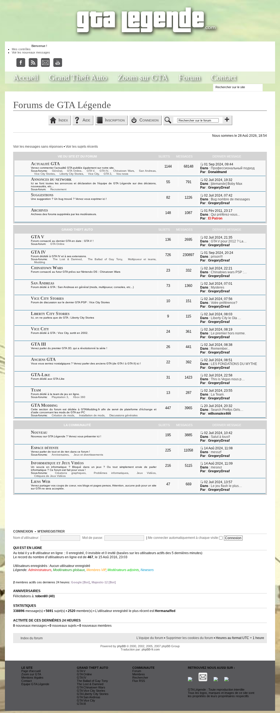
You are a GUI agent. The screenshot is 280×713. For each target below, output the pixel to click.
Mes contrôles (21, 49)
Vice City (93, 173)
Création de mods (63, 415)
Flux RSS (138, 680)
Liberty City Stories (71, 173)
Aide (86, 120)
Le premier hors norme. (228, 333)
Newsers (147, 570)
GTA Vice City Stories (91, 690)
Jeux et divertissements (88, 454)
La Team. (217, 394)
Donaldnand (217, 172)
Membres (138, 674)
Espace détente (45, 447)
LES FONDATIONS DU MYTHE (234, 364)
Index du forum (32, 638)
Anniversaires (60, 454)
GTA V (91, 170)
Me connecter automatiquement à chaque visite (183, 538)
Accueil (25, 77)
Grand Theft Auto (78, 77)
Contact (223, 77)
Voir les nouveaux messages (31, 52)
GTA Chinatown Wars (91, 687)
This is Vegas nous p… (228, 379)
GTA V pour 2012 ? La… (229, 241)
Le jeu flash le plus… (226, 486)
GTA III (38, 344)
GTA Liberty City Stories (93, 694)
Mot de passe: (92, 538)
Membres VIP (96, 570)
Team (36, 390)
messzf (216, 452)
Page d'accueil (30, 671)
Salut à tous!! (220, 437)
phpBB (121, 646)
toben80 (41, 596)
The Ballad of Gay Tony (105, 259)
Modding (39, 262)
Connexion (149, 120)
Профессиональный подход (233, 168)
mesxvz (216, 467)
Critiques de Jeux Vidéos (50, 475)
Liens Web (40, 481)
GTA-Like (40, 374)
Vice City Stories (44, 173)
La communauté (77, 425)
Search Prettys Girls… (227, 410)
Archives (39, 210)
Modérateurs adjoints (123, 570)
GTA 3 (107, 173)
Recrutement (58, 189)
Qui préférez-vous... (225, 214)
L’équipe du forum (149, 638)
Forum (189, 77)
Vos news (122, 173)
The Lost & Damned (67, 259)
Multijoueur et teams (142, 259)
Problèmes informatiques (111, 472)
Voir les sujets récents (82, 146)
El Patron (215, 218)
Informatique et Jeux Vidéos (57, 463)
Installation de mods (91, 415)
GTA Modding (44, 405)
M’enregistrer (51, 531)
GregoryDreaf (219, 187)
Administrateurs (39, 570)
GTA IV (104, 170)
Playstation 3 (60, 397)
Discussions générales (123, 415)
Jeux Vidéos (146, 472)
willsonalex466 (219, 413)
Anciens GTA (43, 359)
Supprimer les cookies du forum (189, 638)
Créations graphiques (70, 472)
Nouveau (39, 432)
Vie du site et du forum (77, 156)
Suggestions (42, 194)
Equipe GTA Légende (35, 684)
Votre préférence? (224, 303)
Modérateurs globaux (69, 570)
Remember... (220, 348)
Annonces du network (51, 179)
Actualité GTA (45, 163)
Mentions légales (32, 677)
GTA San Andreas (88, 697)
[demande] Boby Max (226, 184)
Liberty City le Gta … (226, 318)
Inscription (115, 120)
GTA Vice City (86, 700)
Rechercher (140, 677)
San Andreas (147, 170)
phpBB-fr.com (151, 649)
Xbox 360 (79, 397)
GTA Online (74, 170)
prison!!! (217, 257)
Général (57, 170)
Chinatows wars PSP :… (229, 272)
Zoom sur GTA (143, 77)
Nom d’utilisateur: (26, 538)
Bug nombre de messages (230, 199)
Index (63, 120)
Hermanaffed (165, 611)
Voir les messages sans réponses (38, 146)
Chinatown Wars (123, 170)
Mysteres (217, 287)
